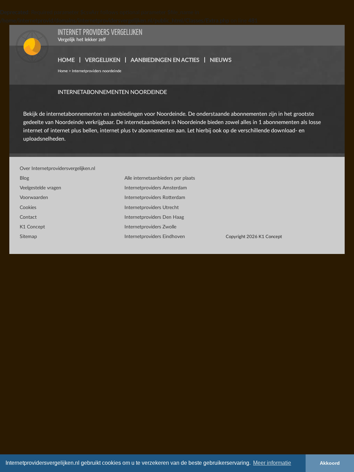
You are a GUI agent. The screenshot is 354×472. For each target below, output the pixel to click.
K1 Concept (32, 227)
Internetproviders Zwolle (150, 227)
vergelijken (102, 60)
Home (63, 71)
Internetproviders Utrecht (151, 207)
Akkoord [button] (330, 463)
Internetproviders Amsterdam (155, 188)
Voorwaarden (34, 197)
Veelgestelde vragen (40, 188)
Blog (24, 178)
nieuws (221, 60)
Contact (28, 217)
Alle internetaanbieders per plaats (159, 178)
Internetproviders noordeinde (96, 71)
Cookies (28, 207)
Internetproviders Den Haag (154, 217)
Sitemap (28, 236)
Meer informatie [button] (272, 463)
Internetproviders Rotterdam (154, 197)
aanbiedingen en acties (165, 60)
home (66, 60)
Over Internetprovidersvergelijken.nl (57, 168)
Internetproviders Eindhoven (154, 236)
